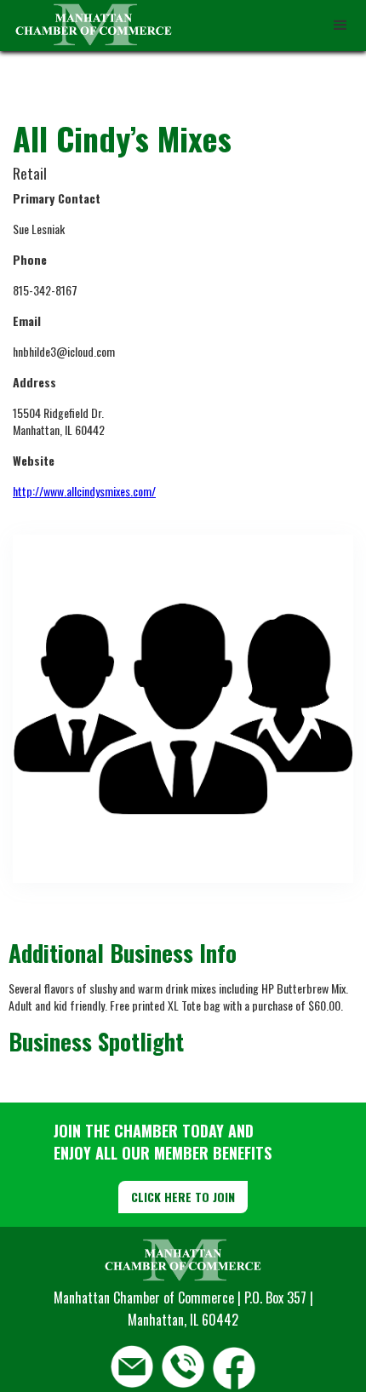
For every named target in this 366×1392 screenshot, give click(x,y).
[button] (340, 25)
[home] (89, 25)
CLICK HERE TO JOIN (183, 1197)
